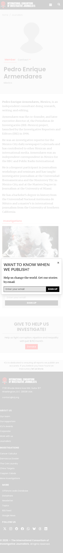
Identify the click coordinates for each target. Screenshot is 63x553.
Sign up (52, 289)
